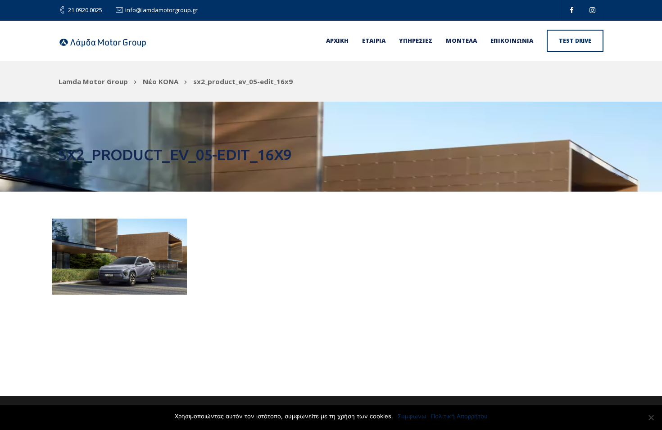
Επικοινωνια (511, 40)
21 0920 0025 (85, 10)
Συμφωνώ (412, 416)
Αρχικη (337, 40)
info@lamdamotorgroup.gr (161, 10)
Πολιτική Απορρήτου (459, 416)
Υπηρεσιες (415, 40)
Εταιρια (373, 40)
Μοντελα (461, 40)
